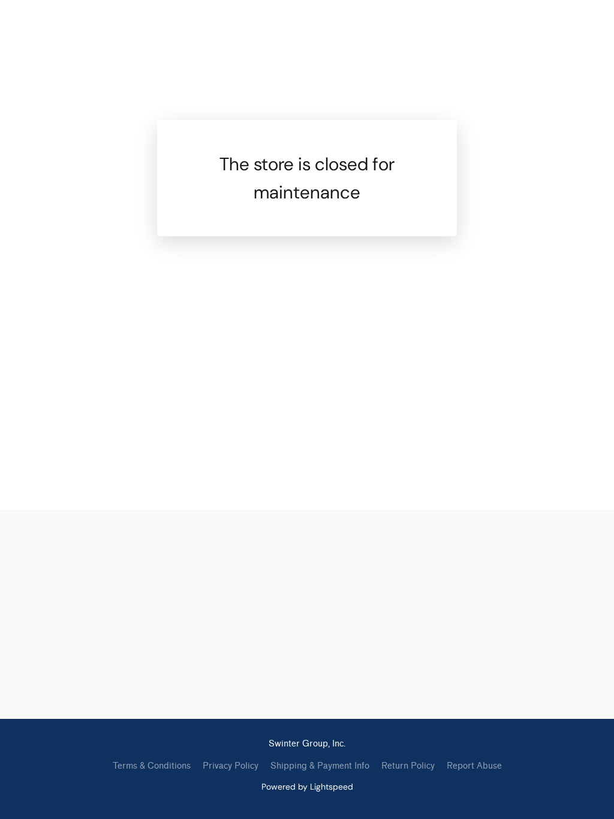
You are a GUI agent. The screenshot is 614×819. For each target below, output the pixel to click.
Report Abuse (474, 766)
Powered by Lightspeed (307, 786)
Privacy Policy (230, 766)
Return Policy (408, 766)
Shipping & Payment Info (319, 766)
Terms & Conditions (152, 766)
